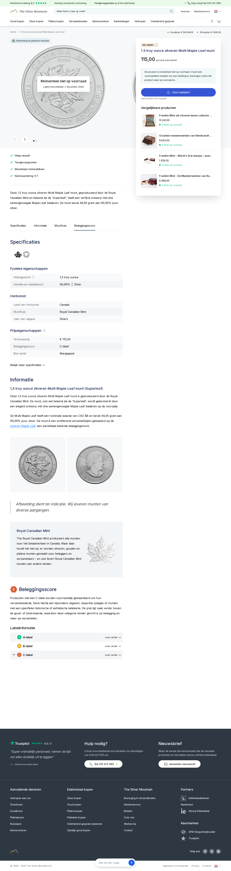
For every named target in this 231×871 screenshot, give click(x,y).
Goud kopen (17, 21)
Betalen (128, 811)
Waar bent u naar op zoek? (71, 11)
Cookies (207, 865)
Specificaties (18, 225)
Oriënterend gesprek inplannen (84, 823)
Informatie (40, 225)
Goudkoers (16, 811)
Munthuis (60, 225)
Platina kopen (56, 21)
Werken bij (130, 823)
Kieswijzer (15, 823)
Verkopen (140, 21)
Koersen (185, 11)
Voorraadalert (180, 92)
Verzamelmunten (78, 21)
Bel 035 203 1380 (104, 764)
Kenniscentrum (101, 21)
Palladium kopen (76, 817)
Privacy (195, 865)
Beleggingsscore (84, 225)
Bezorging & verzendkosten (140, 798)
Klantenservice (202, 11)
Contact (128, 830)
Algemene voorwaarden (175, 865)
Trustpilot (194, 838)
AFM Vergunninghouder (202, 831)
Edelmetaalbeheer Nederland (195, 801)
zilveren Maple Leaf (22, 426)
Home (13, 32)
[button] (14, 139)
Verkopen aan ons (20, 798)
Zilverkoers (16, 804)
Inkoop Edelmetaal (199, 811)
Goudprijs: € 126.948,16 (182, 32)
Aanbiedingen (121, 21)
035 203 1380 (214, 3)
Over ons (129, 817)
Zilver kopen (36, 21)
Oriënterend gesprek (162, 21)
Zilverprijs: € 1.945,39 (210, 32)
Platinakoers (17, 817)
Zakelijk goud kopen (78, 830)
